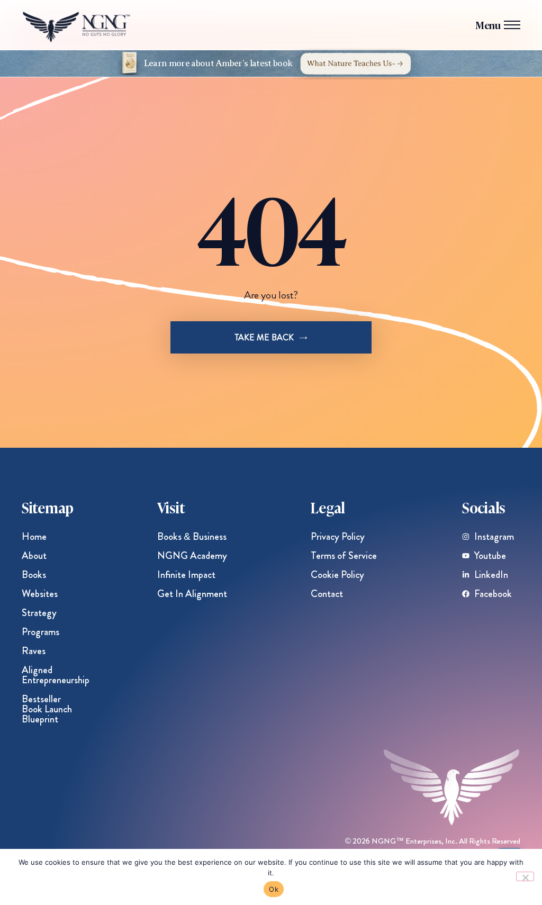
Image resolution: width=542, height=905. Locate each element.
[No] (525, 876)
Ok (273, 889)
